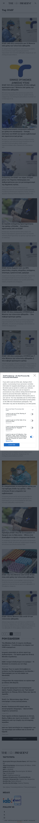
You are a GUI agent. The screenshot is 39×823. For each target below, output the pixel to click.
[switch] (31, 414)
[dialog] (19, 411)
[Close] (35, 376)
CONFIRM (11, 444)
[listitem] (19, 409)
